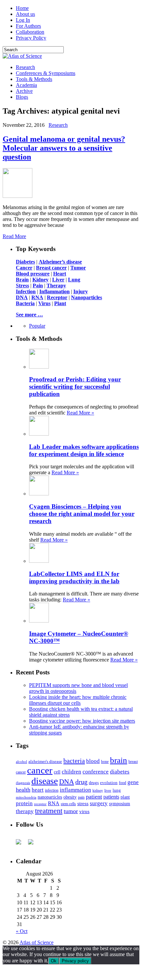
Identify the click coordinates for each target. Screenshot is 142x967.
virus (84, 811)
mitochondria (26, 797)
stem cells (68, 804)
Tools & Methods (34, 79)
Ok (53, 960)
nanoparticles (50, 797)
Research (25, 67)
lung (117, 790)
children (71, 772)
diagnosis (23, 783)
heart (38, 790)
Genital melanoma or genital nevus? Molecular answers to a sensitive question (64, 148)
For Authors (28, 26)
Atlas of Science (36, 942)
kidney (97, 790)
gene (133, 782)
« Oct (21, 931)
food (122, 782)
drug (81, 781)
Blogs (22, 97)
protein (24, 803)
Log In (23, 20)
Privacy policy (75, 960)
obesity (70, 797)
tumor (71, 811)
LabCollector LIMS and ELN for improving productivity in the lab (74, 577)
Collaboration (30, 32)
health (23, 789)
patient (94, 796)
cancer (40, 770)
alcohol (21, 762)
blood (93, 761)
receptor (40, 804)
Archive (24, 91)
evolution (109, 782)
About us (25, 14)
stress (83, 803)
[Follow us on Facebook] (21, 844)
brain (118, 760)
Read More (14, 236)
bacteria (74, 760)
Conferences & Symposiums (45, 73)
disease (44, 781)
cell (57, 772)
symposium (119, 803)
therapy (25, 811)
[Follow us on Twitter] (33, 844)
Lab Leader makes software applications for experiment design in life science (84, 450)
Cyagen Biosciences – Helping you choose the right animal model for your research (81, 513)
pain (81, 797)
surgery (99, 803)
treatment (48, 811)
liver (107, 790)
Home (22, 8)
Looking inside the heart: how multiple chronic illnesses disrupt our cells (77, 700)
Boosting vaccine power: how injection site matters (82, 721)
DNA (66, 781)
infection (51, 790)
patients (111, 797)
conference (96, 772)
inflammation (75, 790)
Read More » (80, 412)
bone (105, 761)
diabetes (119, 772)
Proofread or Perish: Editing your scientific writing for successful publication (75, 386)
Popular (37, 326)
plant (125, 797)
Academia (26, 85)
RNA (53, 803)
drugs (94, 782)
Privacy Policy (31, 38)
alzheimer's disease (45, 761)
